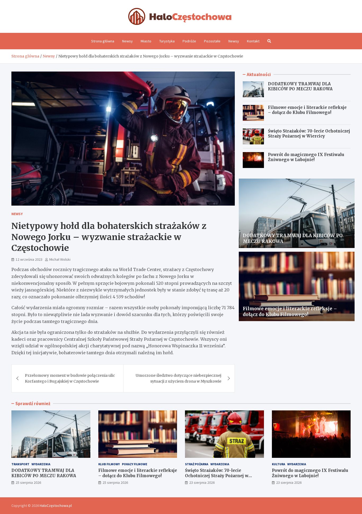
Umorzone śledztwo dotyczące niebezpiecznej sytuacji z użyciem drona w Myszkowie (178, 378)
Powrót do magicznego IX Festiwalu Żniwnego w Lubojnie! (306, 157)
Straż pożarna (196, 464)
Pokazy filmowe (134, 464)
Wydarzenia (41, 464)
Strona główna (102, 41)
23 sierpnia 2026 (202, 482)
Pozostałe (212, 41)
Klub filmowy (109, 464)
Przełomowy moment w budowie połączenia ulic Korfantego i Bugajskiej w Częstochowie (70, 378)
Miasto (146, 41)
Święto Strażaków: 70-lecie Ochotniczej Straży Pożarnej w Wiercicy (309, 133)
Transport (20, 464)
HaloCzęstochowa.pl (56, 505)
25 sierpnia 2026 (28, 482)
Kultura (278, 464)
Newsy (127, 41)
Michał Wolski (59, 259)
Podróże (189, 41)
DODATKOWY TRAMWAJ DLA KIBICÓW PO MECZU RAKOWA (300, 86)
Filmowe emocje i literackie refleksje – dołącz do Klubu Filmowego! (307, 110)
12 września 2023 (29, 259)
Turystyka (167, 41)
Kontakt (253, 41)
